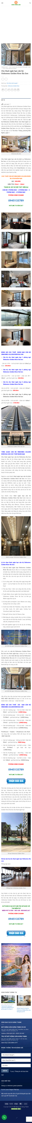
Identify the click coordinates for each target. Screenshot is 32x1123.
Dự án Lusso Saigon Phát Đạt (10, 1089)
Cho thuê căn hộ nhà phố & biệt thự (19, 67)
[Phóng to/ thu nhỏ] (6, 1112)
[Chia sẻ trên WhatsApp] (2, 89)
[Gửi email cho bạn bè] (12, 89)
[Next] (31, 1005)
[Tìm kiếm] (30, 3)
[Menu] (2, 3)
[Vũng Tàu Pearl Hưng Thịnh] (16, 965)
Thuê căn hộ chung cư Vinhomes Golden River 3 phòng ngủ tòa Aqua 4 (7, 1007)
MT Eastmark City (12, 1096)
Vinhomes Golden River (13, 86)
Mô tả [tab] (3, 100)
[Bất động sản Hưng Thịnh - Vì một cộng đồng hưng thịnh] (16, 3)
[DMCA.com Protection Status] (16, 1109)
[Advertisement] (16, 23)
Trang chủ (4, 67)
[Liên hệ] (4, 1117)
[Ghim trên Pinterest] (15, 89)
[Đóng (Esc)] (1, 1112)
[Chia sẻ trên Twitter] (9, 89)
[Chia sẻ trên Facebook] (6, 89)
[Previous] (1, 1005)
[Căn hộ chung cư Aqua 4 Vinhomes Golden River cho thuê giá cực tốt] (24, 1000)
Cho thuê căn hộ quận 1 (10, 68)
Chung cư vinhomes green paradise (11, 1085)
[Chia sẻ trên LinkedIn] (18, 89)
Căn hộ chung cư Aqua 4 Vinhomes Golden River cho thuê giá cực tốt (24, 1010)
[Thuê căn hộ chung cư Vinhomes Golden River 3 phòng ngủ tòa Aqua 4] (8, 999)
